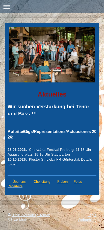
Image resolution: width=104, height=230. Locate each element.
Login (92, 215)
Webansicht (87, 220)
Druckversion (23, 215)
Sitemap (43, 215)
